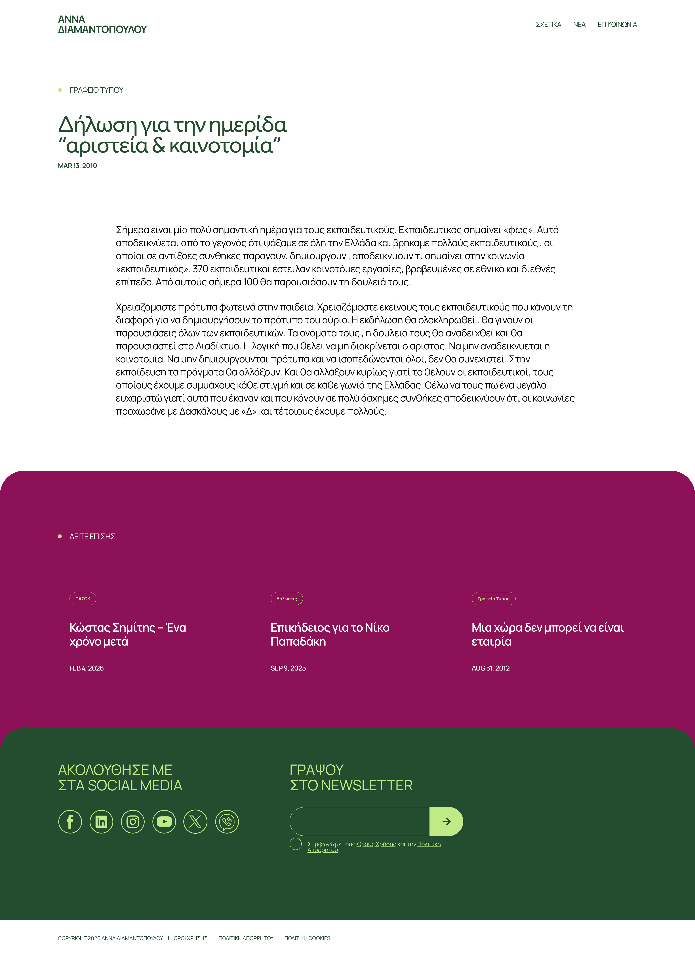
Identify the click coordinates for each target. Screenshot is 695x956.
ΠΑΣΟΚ (82, 599)
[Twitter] (195, 822)
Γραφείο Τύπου (494, 599)
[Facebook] (70, 822)
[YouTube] (164, 822)
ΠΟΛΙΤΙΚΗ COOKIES (307, 938)
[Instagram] (133, 822)
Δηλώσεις (287, 599)
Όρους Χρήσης (376, 844)
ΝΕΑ (579, 24)
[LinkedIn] (101, 822)
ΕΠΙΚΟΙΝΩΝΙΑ (617, 24)
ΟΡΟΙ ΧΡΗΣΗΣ (191, 938)
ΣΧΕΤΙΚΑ (548, 24)
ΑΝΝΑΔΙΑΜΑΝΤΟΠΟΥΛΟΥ (102, 24)
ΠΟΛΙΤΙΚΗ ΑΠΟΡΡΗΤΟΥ (246, 938)
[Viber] (227, 822)
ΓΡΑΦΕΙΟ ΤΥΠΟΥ (96, 90)
